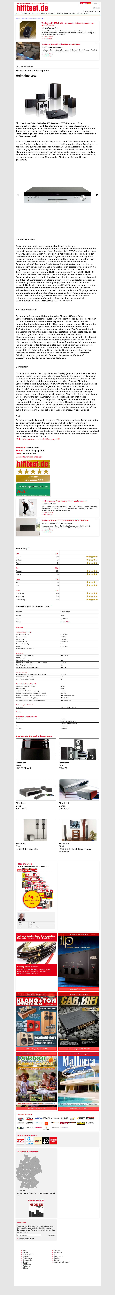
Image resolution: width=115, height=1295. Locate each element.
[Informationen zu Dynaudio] (55, 1119)
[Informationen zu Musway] (72, 1123)
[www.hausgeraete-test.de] (29, 1146)
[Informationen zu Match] (55, 1123)
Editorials (26, 1268)
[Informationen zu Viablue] (46, 1128)
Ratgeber (67, 13)
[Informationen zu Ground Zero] (20, 1123)
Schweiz (22, 1191)
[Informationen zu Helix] (29, 1123)
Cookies (56, 1258)
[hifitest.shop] (53, 1146)
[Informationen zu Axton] (38, 1119)
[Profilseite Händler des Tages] (36, 1216)
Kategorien (52, 13)
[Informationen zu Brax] (46, 1119)
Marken (44, 13)
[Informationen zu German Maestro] (90, 1119)
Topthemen (27, 1266)
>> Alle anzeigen (47, 39)
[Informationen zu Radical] (20, 1128)
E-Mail (30, 924)
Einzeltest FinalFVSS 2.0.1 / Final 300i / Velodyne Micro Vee (76, 847)
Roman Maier (32, 922)
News (18, 13)
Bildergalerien (28, 1260)
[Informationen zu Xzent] (55, 1128)
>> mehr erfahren (24, 910)
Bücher (25, 1252)
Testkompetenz (28, 1254)
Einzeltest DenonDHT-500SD (64, 806)
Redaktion (26, 1256)
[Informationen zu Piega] (90, 1123)
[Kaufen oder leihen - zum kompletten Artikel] (29, 508)
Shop (74, 13)
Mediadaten (58, 1252)
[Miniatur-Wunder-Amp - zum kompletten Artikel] (29, 31)
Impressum (58, 1250)
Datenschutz (58, 1256)
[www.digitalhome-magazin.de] (20, 1146)
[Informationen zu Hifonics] (38, 1123)
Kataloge (26, 1262)
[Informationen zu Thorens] (38, 1128)
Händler (60, 13)
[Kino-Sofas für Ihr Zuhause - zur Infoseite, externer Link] (29, 51)
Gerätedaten (27, 1258)
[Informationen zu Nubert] (81, 1123)
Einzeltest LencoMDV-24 (64, 765)
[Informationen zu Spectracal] (29, 1128)
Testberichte (25, 13)
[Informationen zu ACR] (20, 1119)
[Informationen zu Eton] (81, 1119)
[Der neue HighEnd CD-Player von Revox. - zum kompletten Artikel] (29, 527)
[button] (97, 195)
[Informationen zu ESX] (72, 1119)
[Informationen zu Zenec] (64, 1128)
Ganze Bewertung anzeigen (29, 456)
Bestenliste (36, 13)
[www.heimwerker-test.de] (38, 1146)
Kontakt (56, 1260)
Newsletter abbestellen (26, 1239)
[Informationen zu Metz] (64, 1123)
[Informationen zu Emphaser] (64, 1119)
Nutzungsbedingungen (62, 1262)
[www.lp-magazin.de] (45, 1146)
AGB (55, 1254)
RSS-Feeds (27, 1264)
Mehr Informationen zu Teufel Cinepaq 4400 (38, 439)
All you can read (83, 13)
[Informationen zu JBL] (46, 1123)
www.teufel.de (65, 622)
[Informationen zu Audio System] (29, 1119)
